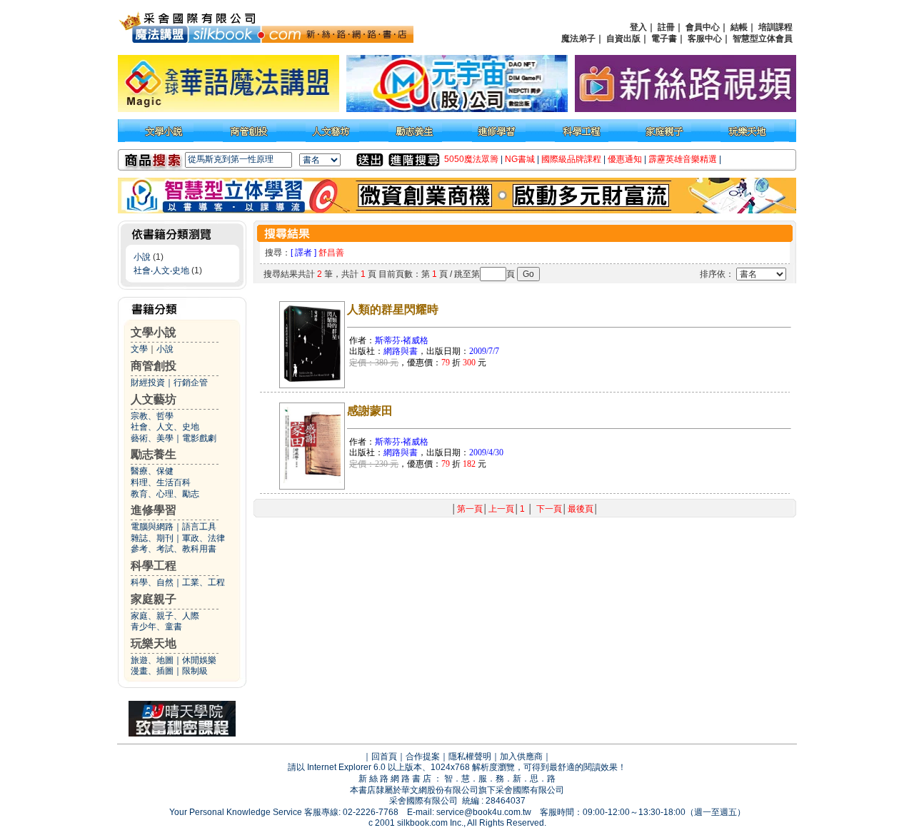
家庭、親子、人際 (165, 616)
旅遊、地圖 (152, 660)
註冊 (666, 27)
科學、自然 (152, 582)
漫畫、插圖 (152, 671)
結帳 (739, 27)
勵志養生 (153, 454)
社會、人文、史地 (165, 427)
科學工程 (153, 566)
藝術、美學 (152, 438)
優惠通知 (625, 159)
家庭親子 (153, 599)
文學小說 (153, 332)
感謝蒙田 (370, 411)
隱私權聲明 (469, 756)
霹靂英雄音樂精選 (682, 159)
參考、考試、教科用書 (173, 549)
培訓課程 (775, 27)
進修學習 (153, 510)
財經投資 (148, 383)
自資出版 (623, 39)
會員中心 (703, 27)
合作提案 (423, 756)
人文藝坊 (153, 399)
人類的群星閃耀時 (392, 309)
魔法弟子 (578, 39)
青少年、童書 (156, 627)
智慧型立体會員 (763, 39)
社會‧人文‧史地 (161, 270)
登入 (638, 27)
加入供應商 (521, 756)
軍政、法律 (203, 538)
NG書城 (520, 159)
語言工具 (199, 527)
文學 (139, 349)
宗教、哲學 (152, 416)
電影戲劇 (199, 438)
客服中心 (705, 39)
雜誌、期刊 (152, 538)
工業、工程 (203, 582)
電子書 (664, 39)
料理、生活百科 (161, 482)
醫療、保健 (152, 471)
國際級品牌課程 (571, 159)
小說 (142, 257)
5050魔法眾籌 (471, 159)
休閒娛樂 (199, 660)
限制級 (195, 671)
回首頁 (384, 756)
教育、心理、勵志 (165, 494)
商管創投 (153, 366)
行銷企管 (191, 383)
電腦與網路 (152, 527)
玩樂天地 (153, 643)
